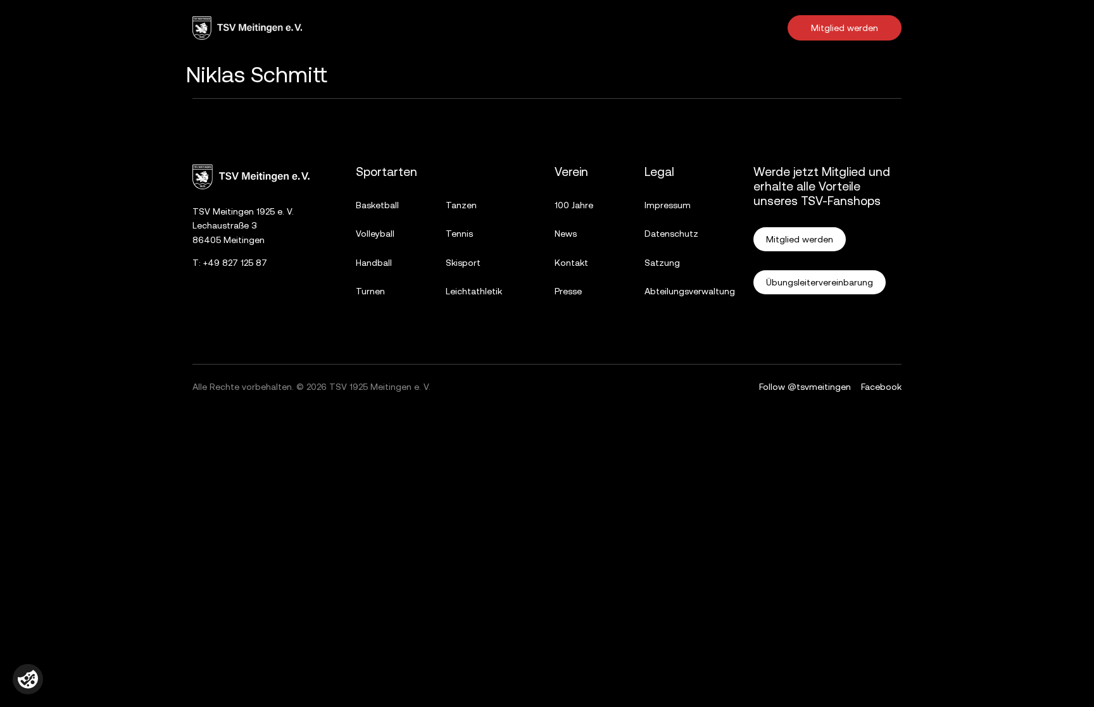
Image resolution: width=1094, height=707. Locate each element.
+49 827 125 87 (235, 263)
